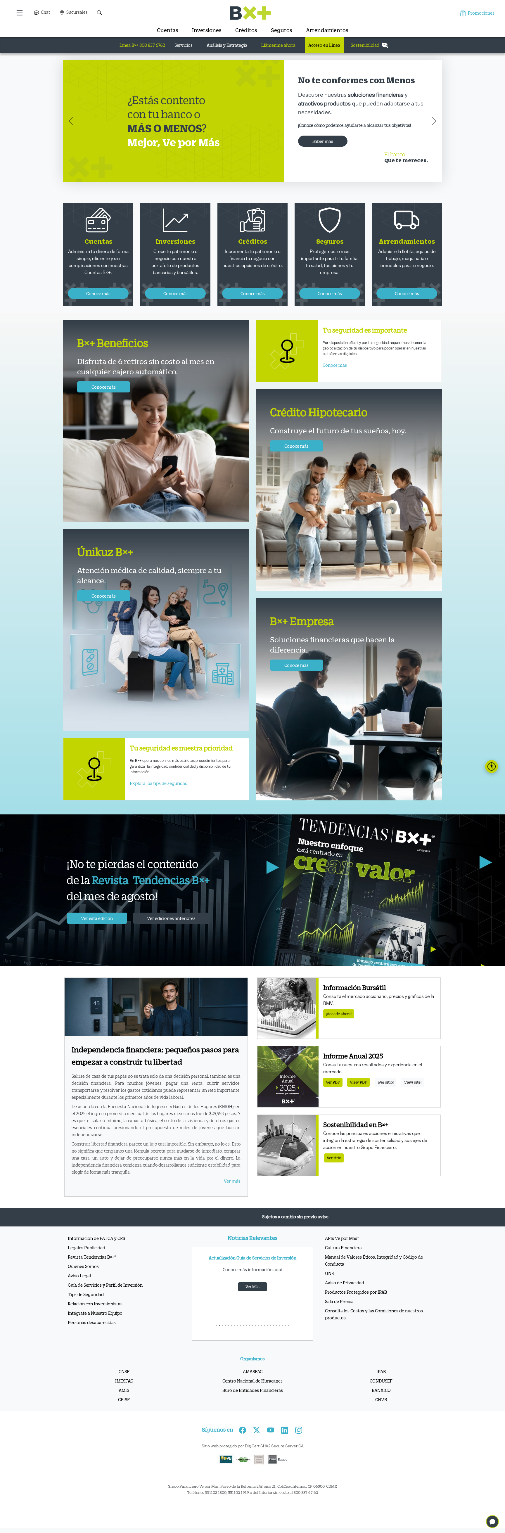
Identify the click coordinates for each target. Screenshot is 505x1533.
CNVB (381, 1412)
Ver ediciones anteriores (171, 931)
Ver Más (252, 1300)
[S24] (288, 1338)
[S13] (255, 1338)
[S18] (270, 1338)
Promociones (480, 13)
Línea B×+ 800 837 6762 (142, 45)
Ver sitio (334, 1171)
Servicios (183, 45)
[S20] (276, 1338)
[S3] (225, 1338)
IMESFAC (124, 1394)
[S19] (273, 1338)
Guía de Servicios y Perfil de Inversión (105, 1298)
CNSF (124, 1384)
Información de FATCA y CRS (96, 1251)
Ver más (232, 1194)
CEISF (124, 1412)
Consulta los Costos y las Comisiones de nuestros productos (374, 1327)
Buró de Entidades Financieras (252, 1403)
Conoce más (314, 144)
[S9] (243, 1338)
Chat (45, 12)
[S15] (261, 1338)
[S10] (246, 1338)
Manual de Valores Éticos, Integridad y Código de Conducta (374, 1273)
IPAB (381, 1384)
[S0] (216, 1338)
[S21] (279, 1338)
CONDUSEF (381, 1394)
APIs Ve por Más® (342, 1251)
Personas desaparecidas (92, 1335)
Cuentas (167, 30)
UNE (329, 1286)
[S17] (267, 1338)
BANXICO (381, 1403)
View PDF (358, 1095)
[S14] (258, 1338)
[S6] (234, 1338)
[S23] (285, 1338)
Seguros (281, 30)
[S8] (240, 1338)
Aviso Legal (79, 1288)
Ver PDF (333, 1095)
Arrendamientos (327, 30)
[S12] (252, 1338)
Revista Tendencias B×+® (92, 1270)
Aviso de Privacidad (344, 1295)
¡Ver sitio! (386, 1095)
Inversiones (206, 30)
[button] (20, 13)
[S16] (264, 1338)
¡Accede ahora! (339, 1027)
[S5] (231, 1338)
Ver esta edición (97, 931)
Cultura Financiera (343, 1260)
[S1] (219, 1338)
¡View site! (412, 1095)
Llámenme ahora (278, 45)
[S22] (282, 1338)
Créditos (246, 30)
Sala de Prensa (339, 1314)
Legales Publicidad (86, 1260)
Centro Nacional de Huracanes (252, 1394)
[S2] (222, 1338)
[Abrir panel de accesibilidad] (491, 766)
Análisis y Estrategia (227, 45)
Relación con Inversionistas (95, 1316)
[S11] (249, 1338)
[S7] (237, 1338)
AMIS (124, 1403)
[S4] (228, 1338)
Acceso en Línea (324, 45)
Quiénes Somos (83, 1279)
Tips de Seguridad (86, 1307)
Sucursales (76, 12)
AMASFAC (252, 1384)
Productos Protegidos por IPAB (356, 1305)
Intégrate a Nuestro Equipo (95, 1326)
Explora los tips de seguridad (159, 796)
